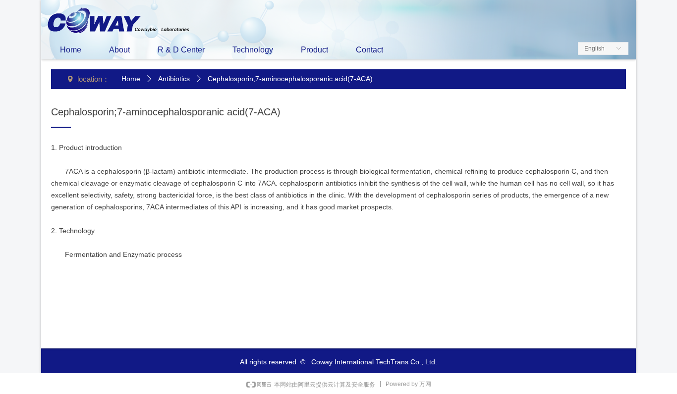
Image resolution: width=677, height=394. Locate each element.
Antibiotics (174, 79)
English (594, 48)
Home (130, 79)
